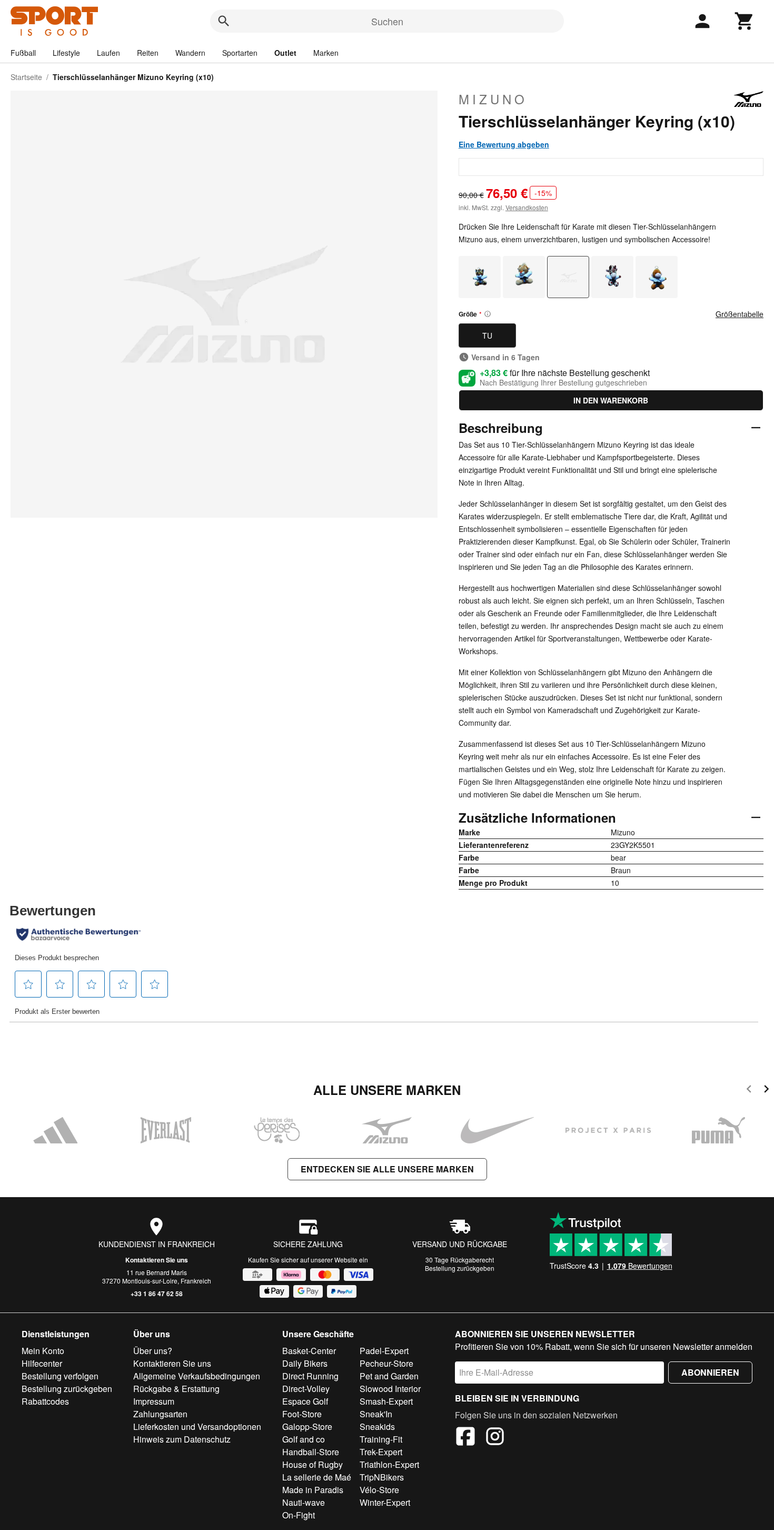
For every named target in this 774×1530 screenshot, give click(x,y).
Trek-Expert (381, 1452)
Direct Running (310, 1376)
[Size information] (487, 314)
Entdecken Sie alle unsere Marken (387, 1169)
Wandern (190, 52)
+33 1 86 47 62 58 (157, 1293)
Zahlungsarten (160, 1414)
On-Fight (298, 1515)
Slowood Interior (390, 1389)
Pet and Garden (389, 1376)
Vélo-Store (379, 1490)
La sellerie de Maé (316, 1477)
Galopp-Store (307, 1426)
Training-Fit (381, 1439)
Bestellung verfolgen (60, 1376)
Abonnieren (710, 1372)
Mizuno (493, 99)
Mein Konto (43, 1351)
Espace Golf (305, 1401)
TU (487, 335)
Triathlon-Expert (389, 1464)
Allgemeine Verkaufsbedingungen (196, 1376)
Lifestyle (66, 52)
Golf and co (303, 1439)
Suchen (387, 21)
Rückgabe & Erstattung (176, 1389)
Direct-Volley (306, 1389)
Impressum (153, 1401)
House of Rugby (312, 1464)
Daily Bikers (305, 1363)
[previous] (749, 1090)
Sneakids (377, 1426)
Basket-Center (309, 1351)
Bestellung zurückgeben (459, 1268)
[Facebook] (465, 1438)
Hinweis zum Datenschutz (182, 1439)
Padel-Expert (384, 1351)
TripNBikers (382, 1477)
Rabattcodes (45, 1401)
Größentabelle (739, 314)
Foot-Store (302, 1414)
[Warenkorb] (744, 21)
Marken (326, 52)
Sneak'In (376, 1414)
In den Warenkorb (610, 400)
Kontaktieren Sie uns (156, 1260)
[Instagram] (494, 1438)
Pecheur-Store (386, 1363)
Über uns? (152, 1351)
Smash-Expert (386, 1401)
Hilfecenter (42, 1363)
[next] (766, 1090)
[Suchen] (223, 21)
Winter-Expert (385, 1502)
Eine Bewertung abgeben (504, 144)
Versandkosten (526, 207)
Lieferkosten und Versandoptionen (197, 1426)
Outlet (285, 52)
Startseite (26, 77)
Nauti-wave (303, 1502)
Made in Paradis (312, 1490)
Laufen (108, 52)
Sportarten (239, 52)
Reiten (147, 52)
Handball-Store (310, 1452)
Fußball (23, 52)
